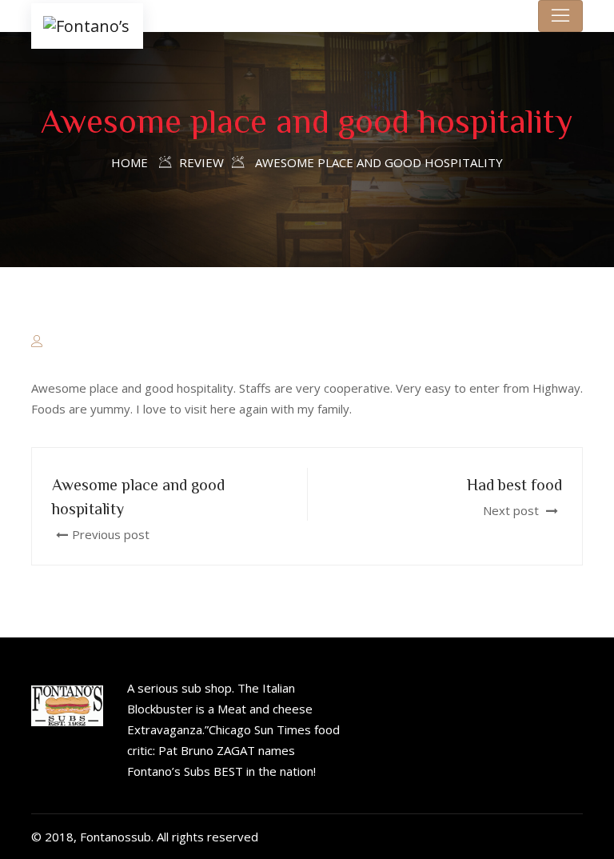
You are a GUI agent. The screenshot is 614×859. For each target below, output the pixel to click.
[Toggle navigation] (560, 16)
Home (129, 162)
